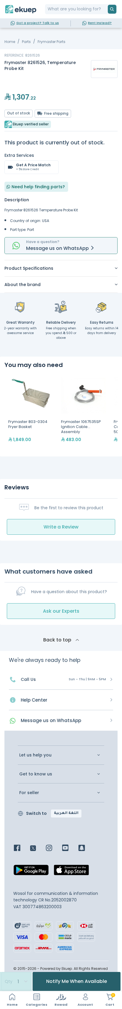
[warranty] (20, 307)
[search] (112, 9)
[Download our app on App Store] (71, 872)
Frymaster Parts (51, 41)
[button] (61, 268)
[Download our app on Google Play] (31, 872)
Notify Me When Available (76, 981)
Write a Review (61, 526)
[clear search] (105, 9)
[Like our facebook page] (21, 848)
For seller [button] (29, 792)
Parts (26, 41)
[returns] (101, 307)
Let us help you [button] (35, 755)
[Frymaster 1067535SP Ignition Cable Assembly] (83, 412)
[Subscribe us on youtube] (70, 848)
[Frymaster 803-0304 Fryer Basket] (30, 412)
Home (9, 41)
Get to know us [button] (35, 774)
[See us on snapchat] (86, 848)
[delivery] (61, 307)
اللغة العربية (66, 813)
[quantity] (16, 981)
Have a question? (42, 241)
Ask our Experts (61, 611)
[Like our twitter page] (37, 848)
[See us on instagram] (53, 848)
